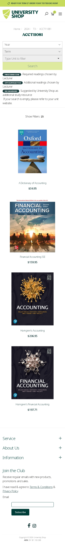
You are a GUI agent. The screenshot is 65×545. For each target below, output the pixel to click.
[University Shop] (21, 14)
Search (32, 66)
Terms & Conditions (41, 487)
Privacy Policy (10, 491)
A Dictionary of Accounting (32, 183)
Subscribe (20, 512)
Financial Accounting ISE (32, 256)
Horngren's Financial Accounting (32, 404)
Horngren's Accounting (32, 330)
